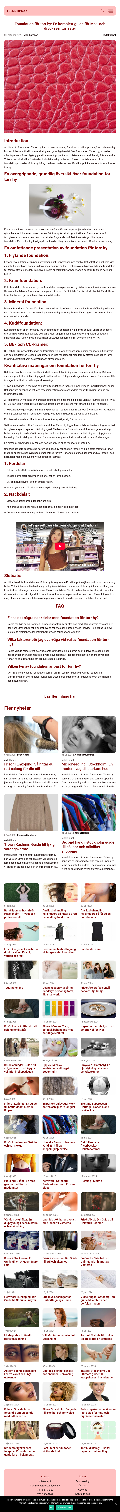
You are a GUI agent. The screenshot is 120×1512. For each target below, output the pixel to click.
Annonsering (83, 1481)
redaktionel (109, 35)
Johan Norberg (82, 833)
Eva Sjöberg (23, 755)
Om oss (82, 1485)
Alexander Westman (85, 755)
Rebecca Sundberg (26, 835)
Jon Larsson (31, 35)
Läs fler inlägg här (60, 696)
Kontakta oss (82, 1493)
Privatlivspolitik (64, 1507)
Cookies (82, 1489)
